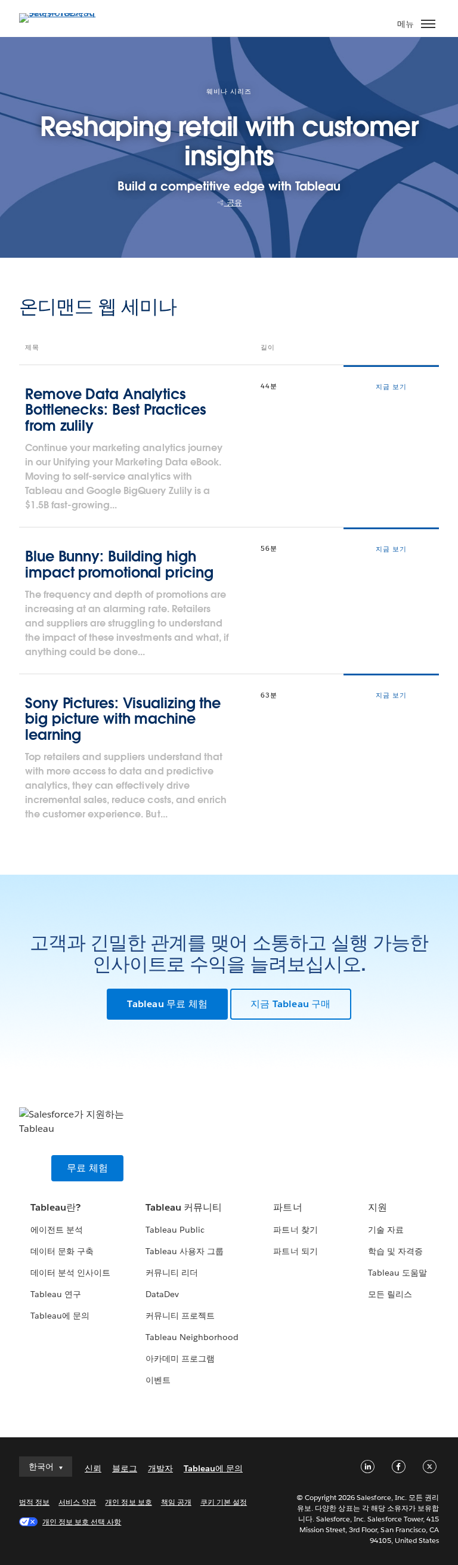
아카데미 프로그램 (180, 1358)
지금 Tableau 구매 (290, 1004)
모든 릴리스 (390, 1294)
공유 (233, 202)
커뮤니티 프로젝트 (180, 1315)
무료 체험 (87, 1168)
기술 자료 (386, 1229)
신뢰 (93, 1468)
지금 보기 (391, 386)
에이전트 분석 (56, 1229)
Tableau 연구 (55, 1294)
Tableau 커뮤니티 (184, 1207)
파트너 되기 (295, 1251)
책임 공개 (176, 1502)
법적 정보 (34, 1502)
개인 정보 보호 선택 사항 (81, 1522)
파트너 (287, 1207)
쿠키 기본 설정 (223, 1502)
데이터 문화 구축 (62, 1251)
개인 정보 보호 (128, 1502)
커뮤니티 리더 (172, 1272)
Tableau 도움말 (397, 1272)
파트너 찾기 (295, 1229)
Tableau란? (55, 1207)
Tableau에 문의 (59, 1315)
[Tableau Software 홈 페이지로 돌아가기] (61, 13)
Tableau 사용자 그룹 (185, 1251)
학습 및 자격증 (395, 1251)
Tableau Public (175, 1229)
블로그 (124, 1468)
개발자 (160, 1468)
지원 (377, 1207)
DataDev (162, 1294)
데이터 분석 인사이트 (70, 1272)
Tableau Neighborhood (192, 1337)
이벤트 (158, 1380)
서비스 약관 (77, 1502)
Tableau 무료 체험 (167, 1004)
